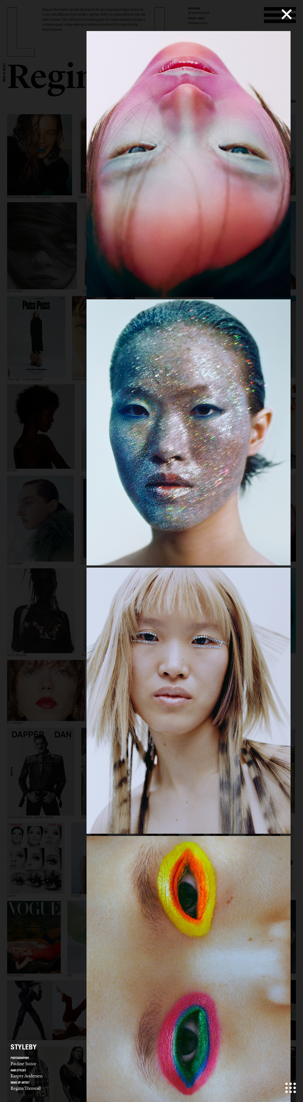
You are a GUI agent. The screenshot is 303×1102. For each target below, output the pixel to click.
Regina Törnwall (26, 1088)
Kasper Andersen (26, 1075)
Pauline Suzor (23, 1063)
